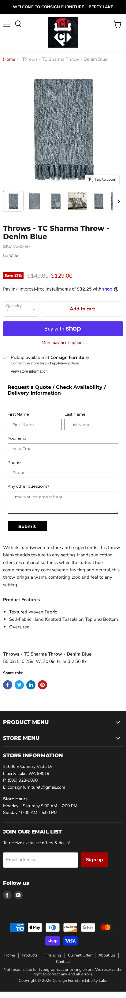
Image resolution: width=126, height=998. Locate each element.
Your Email (18, 438)
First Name (18, 414)
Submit (27, 526)
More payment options (63, 342)
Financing (52, 955)
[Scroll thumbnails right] (117, 201)
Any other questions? (28, 486)
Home (9, 59)
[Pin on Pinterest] (42, 684)
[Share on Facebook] (7, 684)
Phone (14, 462)
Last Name (75, 414)
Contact (63, 961)
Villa (13, 256)
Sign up (94, 859)
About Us (106, 955)
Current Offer (80, 955)
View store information (29, 371)
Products (30, 955)
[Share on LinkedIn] (30, 684)
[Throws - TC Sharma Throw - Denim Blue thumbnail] (13, 201)
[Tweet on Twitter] (19, 684)
